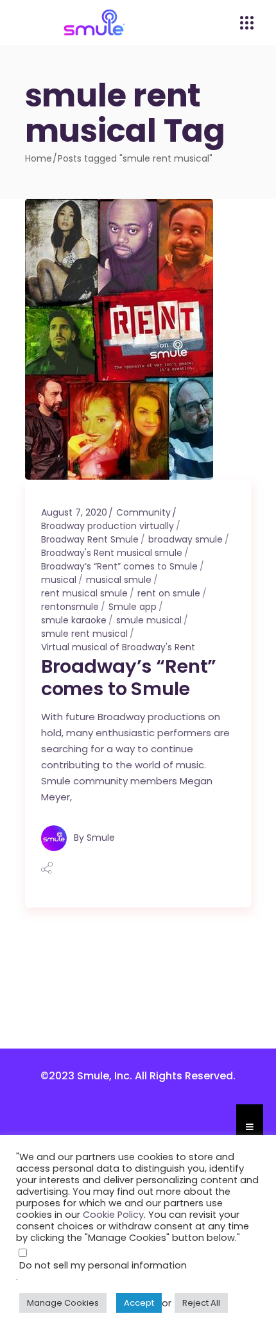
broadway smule (185, 539)
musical (58, 579)
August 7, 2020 (74, 512)
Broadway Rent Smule (90, 539)
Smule (101, 837)
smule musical (149, 620)
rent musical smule (84, 593)
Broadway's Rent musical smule (111, 552)
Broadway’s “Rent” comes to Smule (119, 566)
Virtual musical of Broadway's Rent (118, 647)
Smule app (132, 606)
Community (143, 512)
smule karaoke (74, 620)
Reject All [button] (201, 1303)
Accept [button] (139, 1303)
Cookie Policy (113, 1214)
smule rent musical (84, 633)
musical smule (118, 579)
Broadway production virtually (107, 525)
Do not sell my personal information (103, 1265)
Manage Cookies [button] (63, 1303)
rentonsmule (70, 606)
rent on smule (168, 593)
